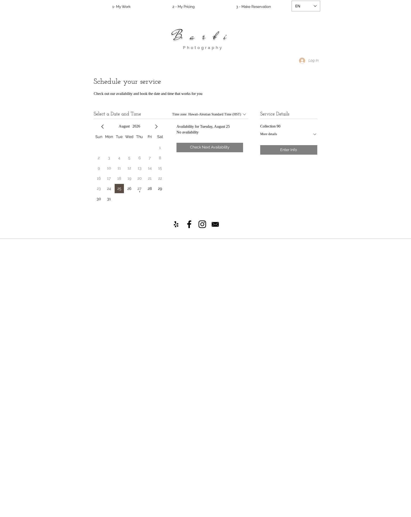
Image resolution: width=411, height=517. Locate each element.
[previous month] (102, 126)
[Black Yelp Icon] (176, 224)
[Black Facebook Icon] (189, 224)
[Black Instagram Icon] (202, 224)
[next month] (156, 126)
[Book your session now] (215, 224)
